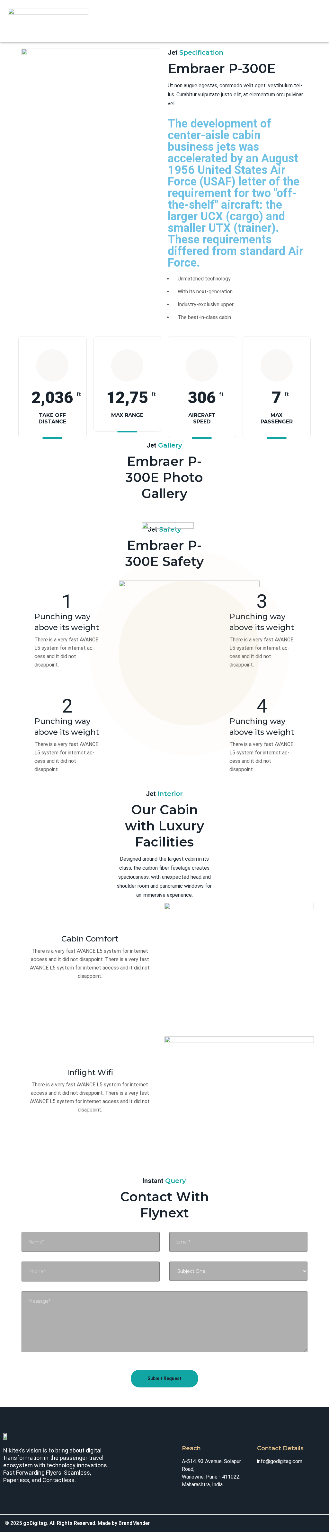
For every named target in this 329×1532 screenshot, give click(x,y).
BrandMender (134, 1523)
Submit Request (164, 1378)
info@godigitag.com (279, 1461)
